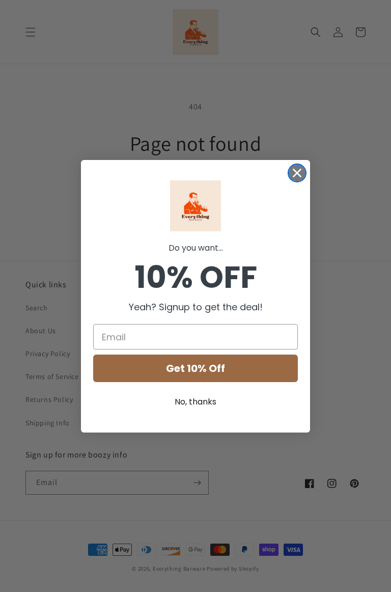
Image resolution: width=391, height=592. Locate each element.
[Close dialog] (297, 173)
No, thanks (195, 402)
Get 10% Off (195, 368)
